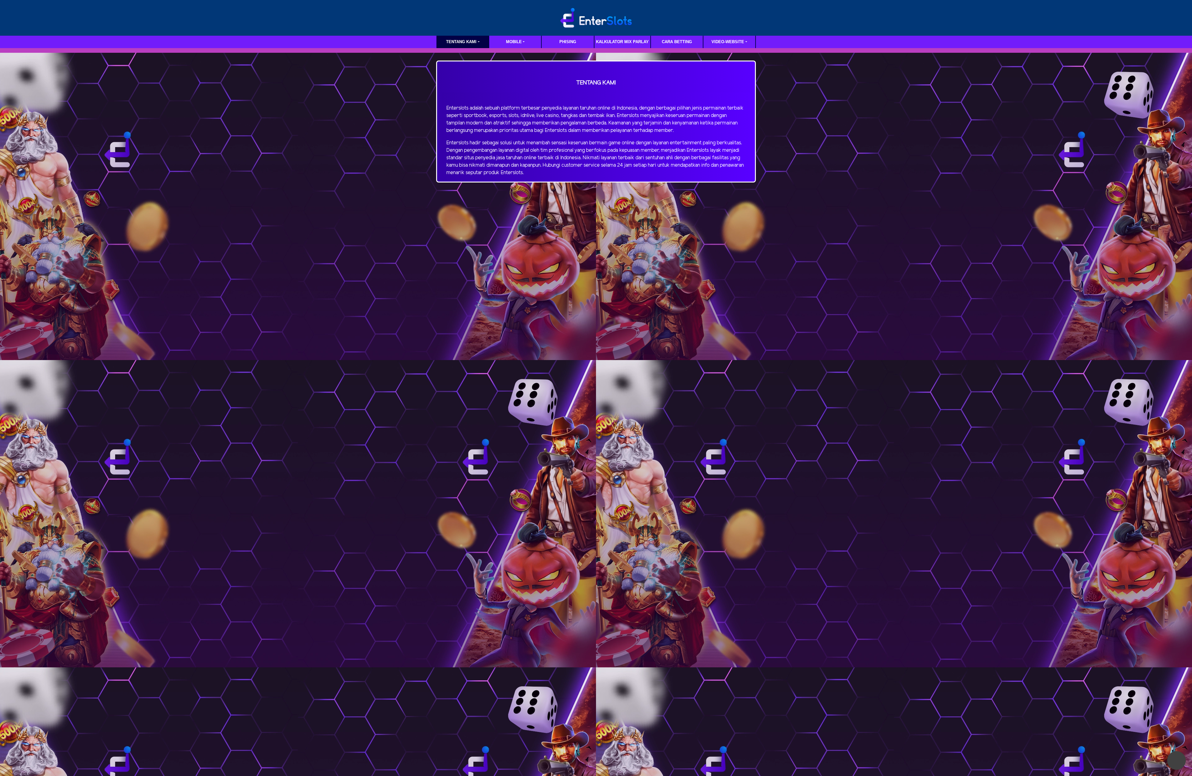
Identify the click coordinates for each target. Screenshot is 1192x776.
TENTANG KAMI (461, 41)
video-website (727, 41)
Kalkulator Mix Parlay (622, 41)
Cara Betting (677, 41)
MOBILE (514, 41)
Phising (567, 41)
